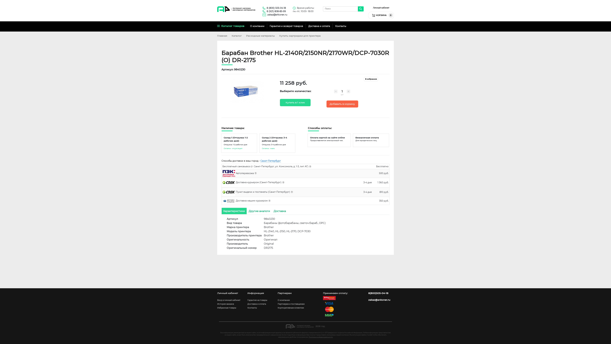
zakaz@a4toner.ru (277, 14)
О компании (257, 26)
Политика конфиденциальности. (321, 337)
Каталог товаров (232, 26)
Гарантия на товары (257, 300)
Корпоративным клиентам (291, 308)
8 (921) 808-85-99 (276, 11)
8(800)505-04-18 (378, 293)
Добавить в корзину (342, 104)
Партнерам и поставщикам (291, 304)
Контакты (340, 26)
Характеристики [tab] (234, 210)
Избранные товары (226, 308)
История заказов (225, 304)
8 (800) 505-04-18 (276, 8)
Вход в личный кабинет (228, 300)
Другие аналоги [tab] (259, 210)
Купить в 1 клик (295, 102)
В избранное (371, 79)
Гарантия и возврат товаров (286, 26)
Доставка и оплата (319, 26)
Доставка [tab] (280, 210)
